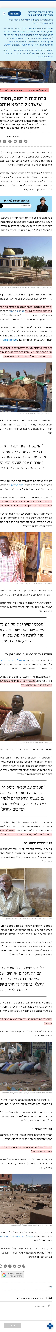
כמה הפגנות (17, 485)
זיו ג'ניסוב (10, 136)
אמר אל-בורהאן (9, 340)
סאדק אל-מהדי (16, 311)
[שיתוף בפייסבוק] (10, 142)
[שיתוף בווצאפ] (4, 142)
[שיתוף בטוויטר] (15, 142)
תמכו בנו (14, 13)
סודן (50, 1287)
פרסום (12, 1325)
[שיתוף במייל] (20, 142)
